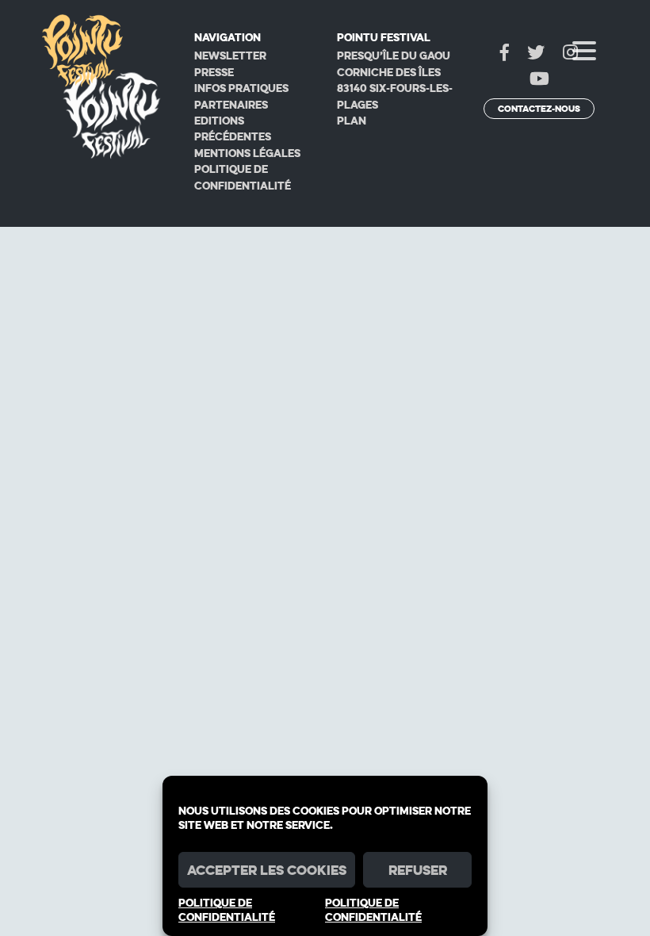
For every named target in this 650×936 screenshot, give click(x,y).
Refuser (417, 870)
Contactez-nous (539, 108)
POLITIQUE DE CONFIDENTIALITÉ (226, 910)
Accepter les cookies (266, 870)
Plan (351, 120)
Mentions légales (247, 153)
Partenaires (231, 105)
